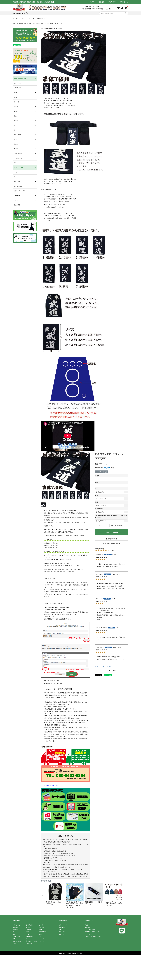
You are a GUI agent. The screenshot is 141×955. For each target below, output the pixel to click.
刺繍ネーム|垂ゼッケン (42, 23)
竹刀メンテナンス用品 (20, 191)
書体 (97, 495)
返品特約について (111, 539)
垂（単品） (16, 111)
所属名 (97, 476)
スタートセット (17, 83)
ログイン (92, 2)
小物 (15, 172)
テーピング (17, 181)
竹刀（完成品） (17, 88)
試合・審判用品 (18, 186)
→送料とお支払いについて (52, 786)
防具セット (17, 116)
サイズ (97, 488)
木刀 (15, 139)
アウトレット (17, 195)
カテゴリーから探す (20, 78)
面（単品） (16, 92)
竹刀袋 (16, 144)
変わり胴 (16, 102)
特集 (60, 929)
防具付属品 (17, 205)
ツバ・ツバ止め (18, 153)
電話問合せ (62, 927)
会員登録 (102, 2)
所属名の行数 (99, 508)
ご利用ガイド (112, 2)
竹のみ (16, 130)
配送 (97, 502)
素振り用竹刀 (17, 134)
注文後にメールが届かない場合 (93, 936)
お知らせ (31, 18)
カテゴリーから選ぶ (19, 18)
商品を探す (62, 932)
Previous (43, 895)
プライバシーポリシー (90, 934)
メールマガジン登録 (90, 929)
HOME (14, 23)
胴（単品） (16, 97)
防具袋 (16, 148)
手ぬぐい (16, 163)
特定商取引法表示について (92, 932)
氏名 (97, 482)
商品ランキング (63, 925)
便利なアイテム (18, 167)
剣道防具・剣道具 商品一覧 (26, 23)
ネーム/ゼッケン (18, 158)
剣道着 (16, 120)
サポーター (17, 177)
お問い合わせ (124, 2)
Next (126, 895)
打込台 (16, 200)
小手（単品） (17, 106)
